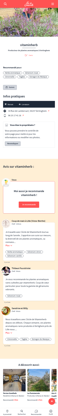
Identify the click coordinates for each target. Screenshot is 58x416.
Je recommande (29, 205)
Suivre (11, 87)
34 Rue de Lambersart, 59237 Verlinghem (27, 111)
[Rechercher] (5, 4)
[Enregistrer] (22, 372)
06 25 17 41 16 (15, 115)
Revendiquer (12, 144)
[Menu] (52, 4)
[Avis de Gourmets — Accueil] (29, 3)
